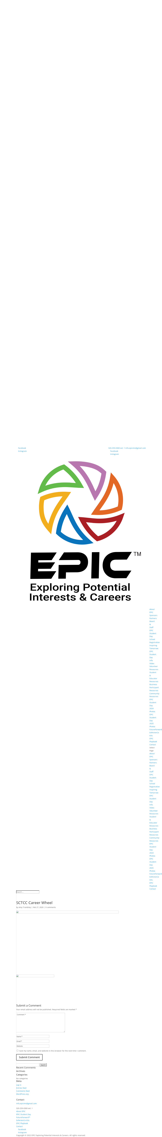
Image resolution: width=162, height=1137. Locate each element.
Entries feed (21, 1088)
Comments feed (23, 1091)
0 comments (50, 907)
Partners (153, 618)
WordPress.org (22, 1094)
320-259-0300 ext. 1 (116, 448)
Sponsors (153, 615)
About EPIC (20, 1111)
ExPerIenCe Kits (22, 1120)
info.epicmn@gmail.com (26, 1103)
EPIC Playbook (22, 1123)
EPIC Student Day (152, 633)
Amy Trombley (25, 907)
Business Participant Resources (154, 687)
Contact (152, 744)
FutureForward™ (23, 1117)
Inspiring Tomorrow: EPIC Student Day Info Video (154, 654)
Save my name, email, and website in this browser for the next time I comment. (52, 1051)
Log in (18, 1085)
